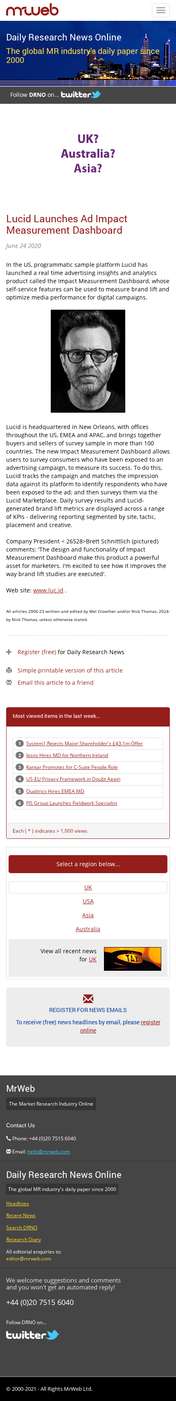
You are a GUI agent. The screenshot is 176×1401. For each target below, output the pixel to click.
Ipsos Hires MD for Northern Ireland (67, 755)
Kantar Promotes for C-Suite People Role (72, 767)
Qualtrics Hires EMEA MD (55, 791)
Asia (88, 915)
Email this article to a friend (56, 682)
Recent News (21, 1215)
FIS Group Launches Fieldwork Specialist (71, 803)
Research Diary (23, 1239)
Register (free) (37, 652)
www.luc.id (48, 590)
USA (88, 901)
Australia (88, 929)
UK (88, 887)
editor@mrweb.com (28, 1258)
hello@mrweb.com (48, 1151)
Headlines (17, 1203)
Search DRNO (21, 1227)
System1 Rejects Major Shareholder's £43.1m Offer (84, 743)
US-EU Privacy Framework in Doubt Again (73, 778)
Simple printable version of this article (70, 670)
